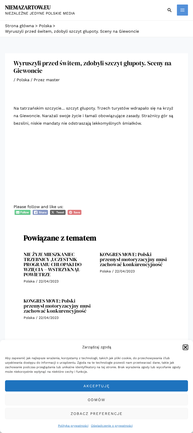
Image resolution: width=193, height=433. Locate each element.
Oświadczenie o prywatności (112, 425)
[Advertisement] (96, 168)
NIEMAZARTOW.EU (28, 7)
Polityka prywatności (73, 425)
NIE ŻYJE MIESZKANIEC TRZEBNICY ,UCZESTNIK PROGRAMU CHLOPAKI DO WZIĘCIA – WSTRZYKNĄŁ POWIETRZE (52, 264)
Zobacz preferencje (97, 413)
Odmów (96, 400)
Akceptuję (96, 386)
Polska (23, 79)
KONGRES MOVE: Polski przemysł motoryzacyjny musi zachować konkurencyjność (133, 259)
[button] (185, 347)
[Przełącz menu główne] (182, 10)
